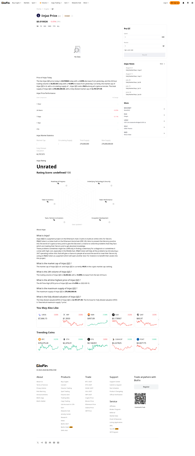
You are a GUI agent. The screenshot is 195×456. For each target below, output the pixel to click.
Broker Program (115, 409)
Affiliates (113, 406)
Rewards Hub (65, 411)
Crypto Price (89, 398)
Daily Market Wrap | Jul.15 (133, 88)
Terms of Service (42, 385)
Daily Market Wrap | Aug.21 (134, 70)
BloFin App (40, 398)
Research (64, 417)
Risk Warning (41, 391)
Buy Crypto (64, 382)
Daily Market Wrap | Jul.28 (133, 82)
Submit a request (115, 385)
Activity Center (66, 414)
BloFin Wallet (41, 401)
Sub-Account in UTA (67, 404)
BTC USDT (88, 382)
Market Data (114, 416)
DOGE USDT (89, 388)
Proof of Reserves (115, 419)
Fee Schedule (114, 388)
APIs (111, 426)
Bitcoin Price (89, 401)
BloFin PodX (66, 427)
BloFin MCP (65, 424)
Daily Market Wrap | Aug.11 (134, 76)
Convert (63, 385)
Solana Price (89, 408)
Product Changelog (116, 391)
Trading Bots (65, 398)
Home (39, 9)
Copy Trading (65, 401)
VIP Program (114, 432)
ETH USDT (88, 385)
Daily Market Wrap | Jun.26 (133, 94)
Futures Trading (66, 388)
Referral (112, 413)
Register (146, 387)
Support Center (115, 382)
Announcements (42, 395)
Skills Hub (64, 430)
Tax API (114, 429)
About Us (40, 382)
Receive (126, 42)
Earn (62, 408)
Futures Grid (65, 395)
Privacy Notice (41, 388)
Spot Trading (65, 391)
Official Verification (116, 395)
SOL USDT (88, 391)
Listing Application (116, 422)
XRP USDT (88, 395)
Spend (125, 33)
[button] (158, 319)
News (63, 421)
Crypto (46, 9)
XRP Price (88, 411)
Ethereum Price (90, 404)
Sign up (176, 3)
